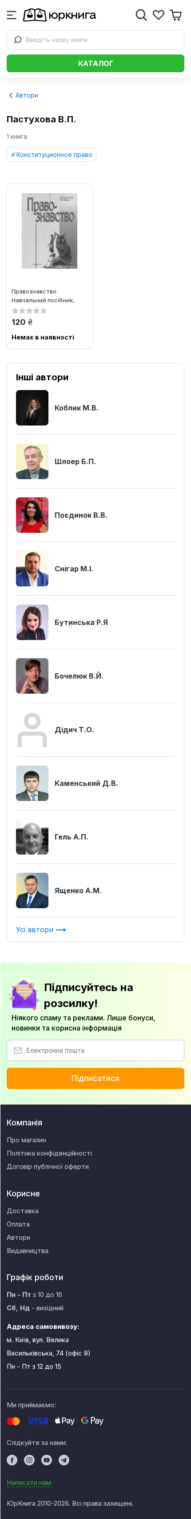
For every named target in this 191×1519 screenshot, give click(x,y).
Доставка (23, 1211)
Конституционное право (54, 154)
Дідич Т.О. (74, 729)
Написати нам (29, 1482)
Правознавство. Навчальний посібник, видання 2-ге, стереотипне (43, 295)
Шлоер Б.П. (75, 461)
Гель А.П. (71, 836)
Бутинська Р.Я (81, 622)
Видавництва (27, 1250)
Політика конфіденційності (49, 1153)
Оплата (18, 1224)
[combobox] (95, 40)
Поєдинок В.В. (81, 515)
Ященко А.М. (78, 890)
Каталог (95, 63)
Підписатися (95, 1078)
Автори (26, 95)
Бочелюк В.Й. (79, 676)
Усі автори (36, 929)
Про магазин (26, 1140)
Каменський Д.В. (86, 783)
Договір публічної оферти (48, 1166)
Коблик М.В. (77, 407)
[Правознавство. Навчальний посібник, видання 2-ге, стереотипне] (50, 231)
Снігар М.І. (74, 568)
